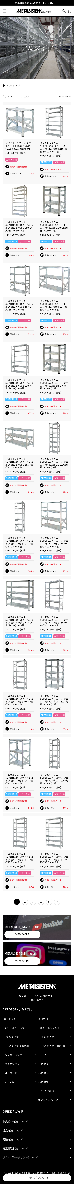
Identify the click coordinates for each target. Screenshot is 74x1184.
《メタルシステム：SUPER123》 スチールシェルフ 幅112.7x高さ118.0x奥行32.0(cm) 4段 (54, 542)
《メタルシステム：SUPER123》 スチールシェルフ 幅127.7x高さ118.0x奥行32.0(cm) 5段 (19, 621)
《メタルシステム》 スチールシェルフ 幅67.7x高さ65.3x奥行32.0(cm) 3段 (19, 146)
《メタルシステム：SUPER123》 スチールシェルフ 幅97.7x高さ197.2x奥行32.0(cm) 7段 (19, 858)
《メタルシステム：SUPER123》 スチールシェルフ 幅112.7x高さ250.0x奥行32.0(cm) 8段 (19, 226)
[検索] (64, 11)
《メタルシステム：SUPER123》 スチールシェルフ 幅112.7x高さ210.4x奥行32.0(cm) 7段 (54, 147)
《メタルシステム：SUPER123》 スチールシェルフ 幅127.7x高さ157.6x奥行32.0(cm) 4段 (19, 305)
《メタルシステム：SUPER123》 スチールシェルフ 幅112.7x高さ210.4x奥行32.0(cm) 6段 (19, 384)
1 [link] (17, 901)
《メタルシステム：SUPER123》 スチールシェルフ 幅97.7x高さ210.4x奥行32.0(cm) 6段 (19, 700)
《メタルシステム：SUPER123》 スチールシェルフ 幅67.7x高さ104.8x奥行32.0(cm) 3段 (19, 778)
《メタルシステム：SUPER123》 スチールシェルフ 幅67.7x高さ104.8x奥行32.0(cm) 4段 (54, 226)
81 (49, 901)
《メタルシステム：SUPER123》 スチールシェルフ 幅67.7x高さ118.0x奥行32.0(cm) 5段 (54, 700)
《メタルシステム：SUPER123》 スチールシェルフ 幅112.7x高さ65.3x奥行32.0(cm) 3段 (19, 463)
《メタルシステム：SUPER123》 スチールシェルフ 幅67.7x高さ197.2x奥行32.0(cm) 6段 (19, 542)
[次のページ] (57, 902)
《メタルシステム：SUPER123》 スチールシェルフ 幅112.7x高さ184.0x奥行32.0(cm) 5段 (54, 621)
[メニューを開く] (4, 11)
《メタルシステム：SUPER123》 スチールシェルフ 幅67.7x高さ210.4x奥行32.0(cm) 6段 (54, 778)
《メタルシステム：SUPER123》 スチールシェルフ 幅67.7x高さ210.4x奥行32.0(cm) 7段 (54, 463)
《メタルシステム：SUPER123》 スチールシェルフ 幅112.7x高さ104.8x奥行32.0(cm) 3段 (54, 305)
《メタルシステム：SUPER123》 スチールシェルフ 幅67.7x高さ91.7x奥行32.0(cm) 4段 (54, 384)
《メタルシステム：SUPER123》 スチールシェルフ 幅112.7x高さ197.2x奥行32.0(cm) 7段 (54, 858)
